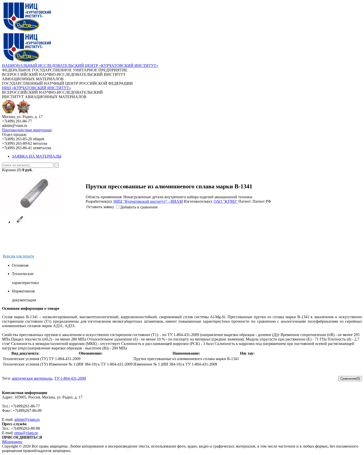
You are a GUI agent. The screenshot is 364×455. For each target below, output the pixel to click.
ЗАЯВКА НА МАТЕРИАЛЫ (36, 156)
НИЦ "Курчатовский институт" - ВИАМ (148, 201)
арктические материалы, (32, 378)
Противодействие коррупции (27, 130)
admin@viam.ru (27, 419)
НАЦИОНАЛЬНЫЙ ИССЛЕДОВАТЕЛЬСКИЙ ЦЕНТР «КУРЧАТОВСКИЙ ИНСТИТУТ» (80, 65)
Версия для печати (18, 256)
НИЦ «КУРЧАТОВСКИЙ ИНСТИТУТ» (36, 88)
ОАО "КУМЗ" (225, 201)
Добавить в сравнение (139, 207)
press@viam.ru (26, 433)
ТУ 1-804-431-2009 (70, 378)
